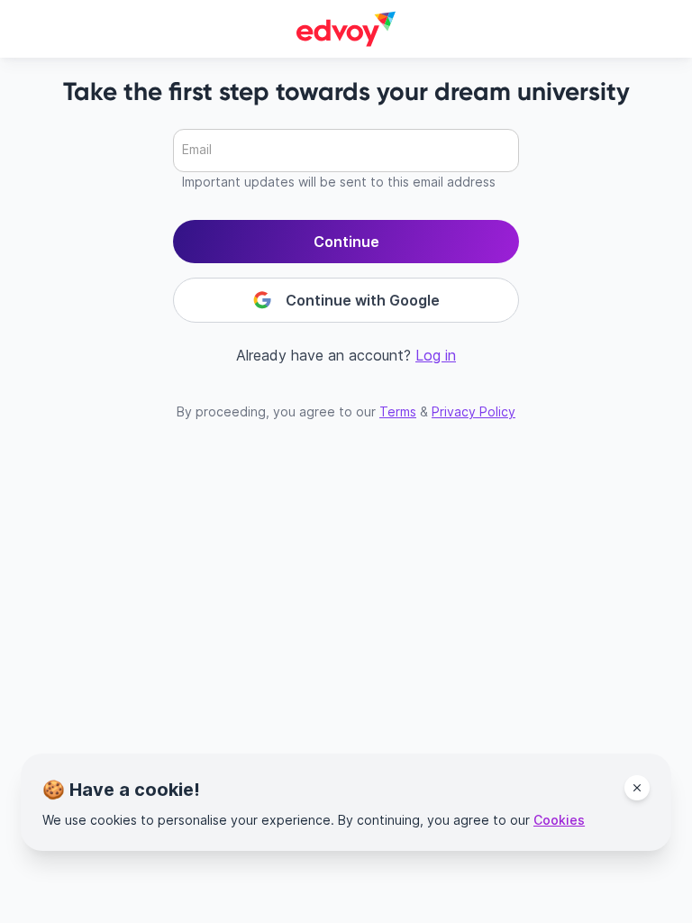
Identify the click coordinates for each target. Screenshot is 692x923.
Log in (435, 355)
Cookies (559, 819)
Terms (397, 411)
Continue (346, 242)
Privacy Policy (473, 411)
